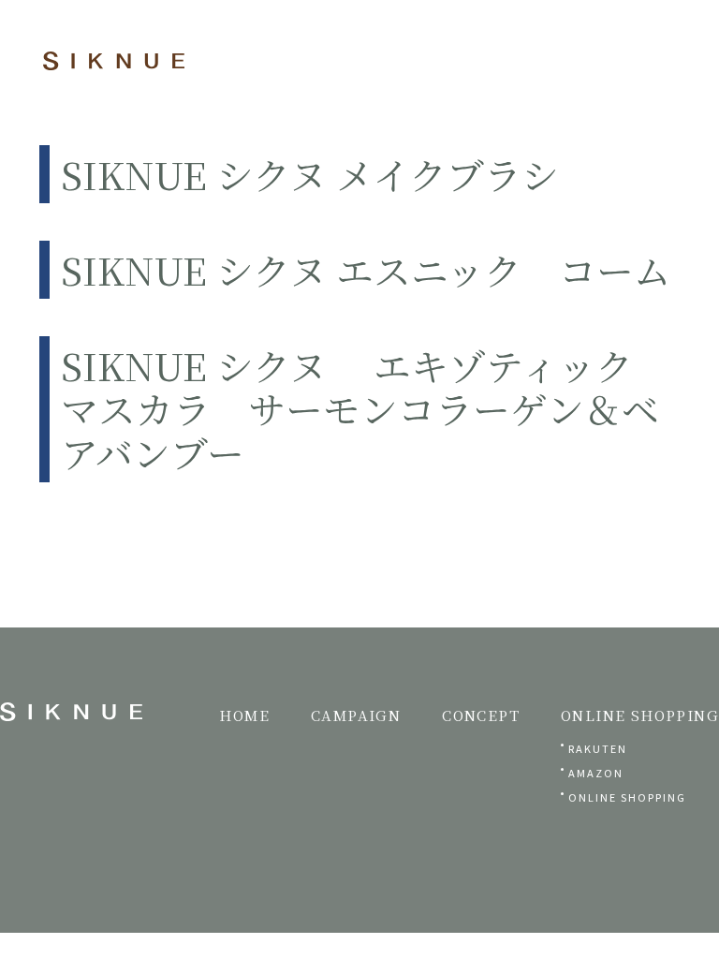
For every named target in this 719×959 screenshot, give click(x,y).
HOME (244, 715)
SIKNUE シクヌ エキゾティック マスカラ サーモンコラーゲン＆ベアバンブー (365, 408)
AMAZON (596, 772)
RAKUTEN (597, 748)
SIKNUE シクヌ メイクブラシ (310, 173)
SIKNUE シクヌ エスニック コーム (366, 269)
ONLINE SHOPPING (627, 796)
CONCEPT (369, 61)
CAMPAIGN (356, 715)
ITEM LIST (482, 32)
